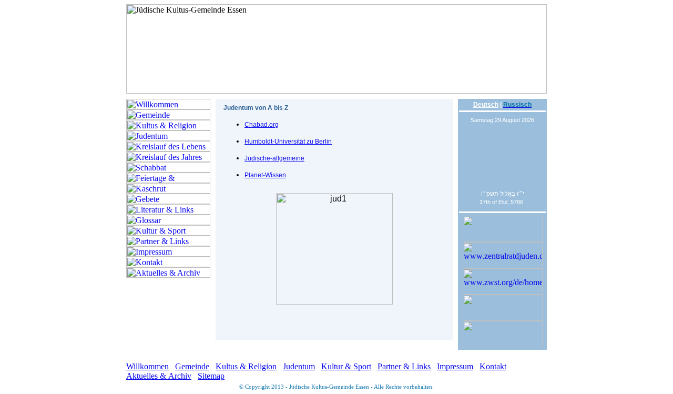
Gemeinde (192, 366)
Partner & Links (404, 366)
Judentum (299, 366)
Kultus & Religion (246, 366)
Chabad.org (261, 124)
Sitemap (211, 375)
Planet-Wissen (265, 175)
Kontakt (493, 366)
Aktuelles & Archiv (158, 375)
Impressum (455, 366)
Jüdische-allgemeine (274, 158)
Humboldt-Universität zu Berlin (288, 141)
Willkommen (147, 366)
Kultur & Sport (346, 366)
